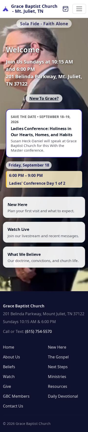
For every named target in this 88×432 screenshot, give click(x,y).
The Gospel (58, 357)
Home (8, 347)
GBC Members (16, 396)
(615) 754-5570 (38, 331)
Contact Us (13, 406)
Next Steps (58, 366)
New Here (57, 347)
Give (7, 386)
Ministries (57, 376)
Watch (9, 376)
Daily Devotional (63, 396)
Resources (57, 386)
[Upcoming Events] (65, 9)
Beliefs (9, 366)
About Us (11, 357)
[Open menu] (79, 9)
